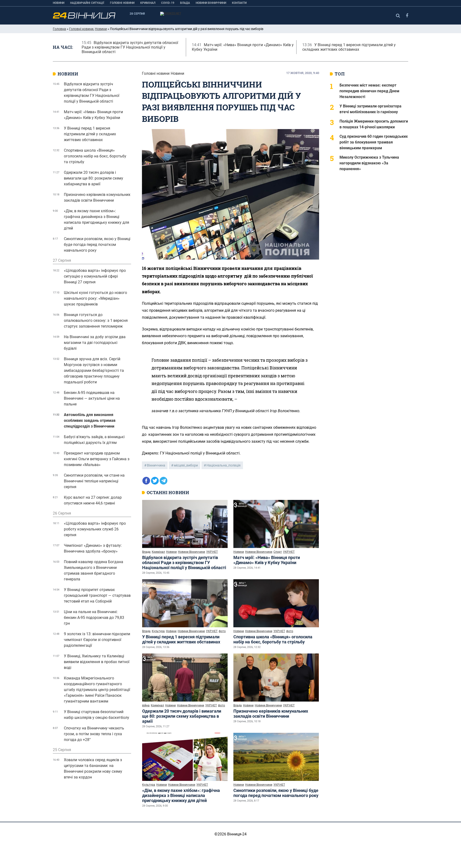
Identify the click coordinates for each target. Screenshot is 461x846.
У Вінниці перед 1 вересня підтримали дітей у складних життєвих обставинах (181, 639)
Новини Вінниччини (211, 3)
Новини (58, 3)
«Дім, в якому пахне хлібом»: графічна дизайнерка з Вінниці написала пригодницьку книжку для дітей (181, 795)
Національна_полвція (223, 465)
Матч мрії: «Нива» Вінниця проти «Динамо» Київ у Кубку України (266, 560)
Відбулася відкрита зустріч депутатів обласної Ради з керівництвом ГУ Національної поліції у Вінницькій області (184, 562)
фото (222, 631)
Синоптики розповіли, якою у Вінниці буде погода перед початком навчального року (275, 793)
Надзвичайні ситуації (87, 3)
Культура (158, 631)
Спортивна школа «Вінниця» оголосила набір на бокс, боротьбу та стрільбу (272, 639)
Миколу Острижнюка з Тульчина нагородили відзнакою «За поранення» (369, 163)
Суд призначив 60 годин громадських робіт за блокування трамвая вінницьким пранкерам (374, 142)
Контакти (239, 3)
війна (146, 705)
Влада (185, 3)
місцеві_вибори (186, 465)
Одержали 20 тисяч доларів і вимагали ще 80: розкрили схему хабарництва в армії (181, 716)
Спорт (277, 552)
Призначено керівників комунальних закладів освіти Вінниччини (270, 714)
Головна (59, 29)
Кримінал (147, 3)
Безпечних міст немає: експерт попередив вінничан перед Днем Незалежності (369, 91)
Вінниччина (156, 465)
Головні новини (122, 3)
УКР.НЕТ (212, 552)
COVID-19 (167, 3)
